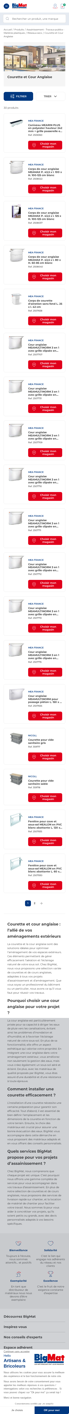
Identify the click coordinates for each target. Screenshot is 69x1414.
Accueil (8, 29)
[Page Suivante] (41, 903)
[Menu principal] (6, 6)
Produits (19, 29)
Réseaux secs (34, 33)
